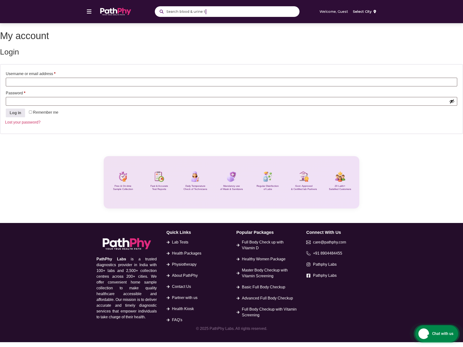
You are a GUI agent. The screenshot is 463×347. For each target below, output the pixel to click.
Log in (15, 113)
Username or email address (38, 73)
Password (23, 92)
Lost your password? (23, 122)
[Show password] (452, 101)
